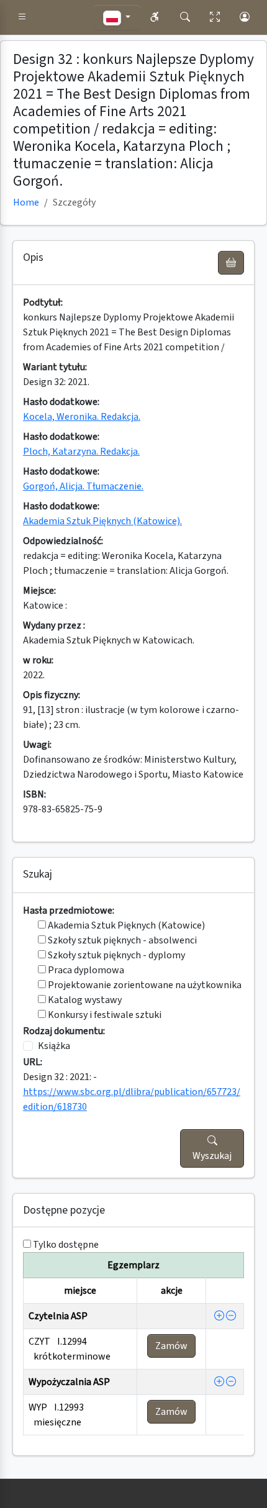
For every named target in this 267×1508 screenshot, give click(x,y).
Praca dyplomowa (85, 970)
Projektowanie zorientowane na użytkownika (144, 985)
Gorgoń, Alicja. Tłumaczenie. (83, 486)
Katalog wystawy (84, 1000)
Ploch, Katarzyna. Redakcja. (81, 451)
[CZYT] (219, 1316)
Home (26, 202)
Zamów (171, 1346)
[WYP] (219, 1382)
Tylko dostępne (66, 1244)
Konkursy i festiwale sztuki (103, 1015)
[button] (22, 17)
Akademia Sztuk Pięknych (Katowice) (125, 925)
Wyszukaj (212, 1156)
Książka (54, 1046)
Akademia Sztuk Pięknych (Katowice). (102, 521)
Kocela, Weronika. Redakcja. (81, 417)
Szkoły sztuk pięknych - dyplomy (115, 955)
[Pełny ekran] (215, 17)
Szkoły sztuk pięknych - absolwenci (121, 940)
